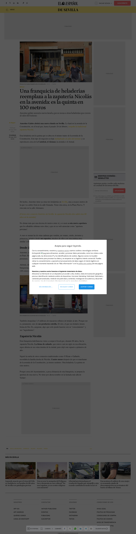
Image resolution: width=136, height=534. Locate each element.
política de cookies (85, 263)
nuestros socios (63, 250)
